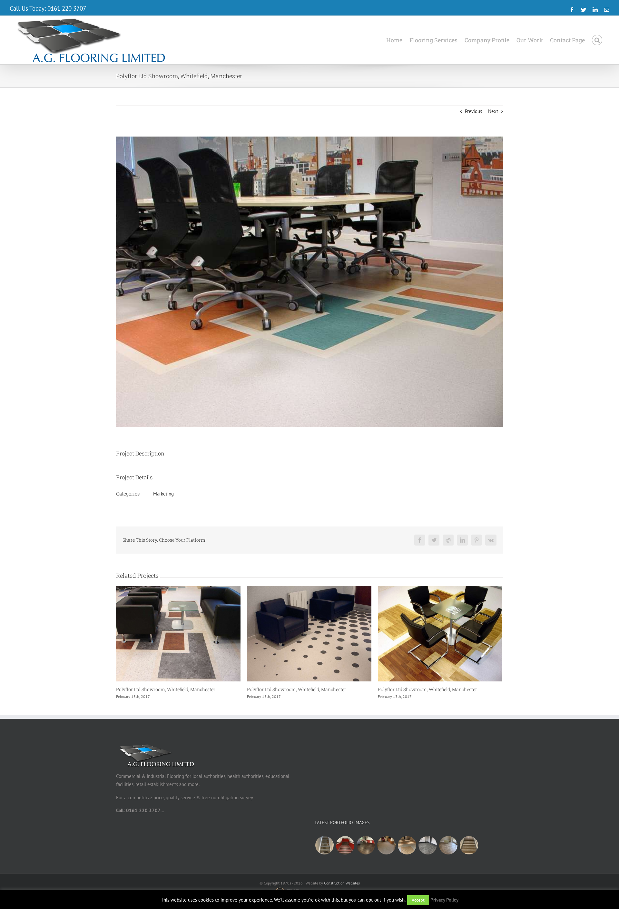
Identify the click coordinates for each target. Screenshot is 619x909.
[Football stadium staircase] (345, 845)
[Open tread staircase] (324, 845)
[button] (597, 40)
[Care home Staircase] (468, 845)
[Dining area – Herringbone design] (448, 845)
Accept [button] (418, 900)
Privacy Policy (444, 900)
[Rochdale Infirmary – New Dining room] (427, 845)
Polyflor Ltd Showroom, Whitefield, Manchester (165, 689)
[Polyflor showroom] (407, 845)
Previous (473, 111)
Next (493, 111)
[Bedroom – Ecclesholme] (386, 845)
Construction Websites (342, 883)
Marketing (163, 494)
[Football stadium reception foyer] (365, 845)
